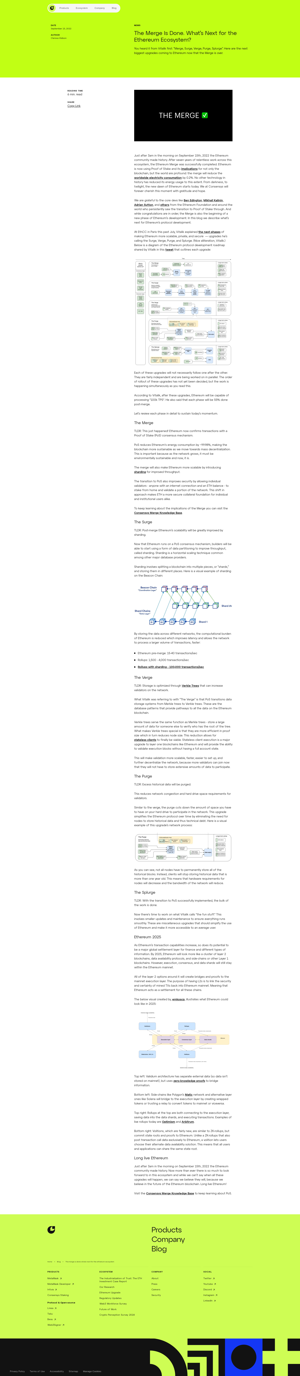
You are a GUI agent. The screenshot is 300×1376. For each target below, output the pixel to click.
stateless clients (145, 740)
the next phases (209, 232)
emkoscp (178, 999)
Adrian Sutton (143, 205)
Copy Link (74, 106)
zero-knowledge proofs (189, 1081)
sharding (140, 472)
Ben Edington (193, 200)
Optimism (168, 1122)
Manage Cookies (92, 1371)
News (137, 25)
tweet (169, 249)
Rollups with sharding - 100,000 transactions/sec (171, 667)
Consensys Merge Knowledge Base (158, 513)
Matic (189, 1095)
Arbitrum (188, 1122)
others (164, 205)
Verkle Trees (190, 686)
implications (189, 169)
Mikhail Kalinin (213, 200)
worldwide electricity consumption (158, 178)
